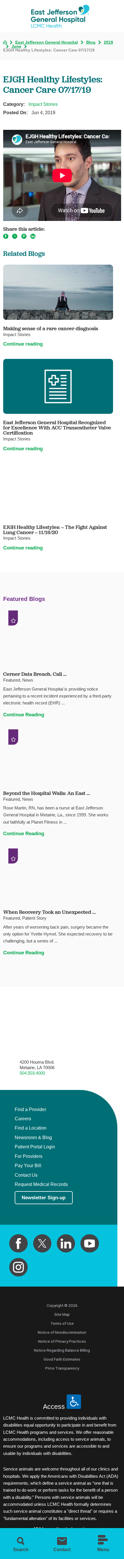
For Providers (28, 1156)
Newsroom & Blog (33, 1137)
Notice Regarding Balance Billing (62, 1350)
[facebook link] (18, 1243)
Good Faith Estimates (62, 1359)
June (16, 47)
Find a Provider (30, 1109)
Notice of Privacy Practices (62, 1341)
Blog (90, 42)
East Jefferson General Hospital (46, 42)
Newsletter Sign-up (43, 1197)
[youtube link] (89, 1243)
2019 (108, 42)
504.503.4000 (32, 1073)
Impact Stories (43, 104)
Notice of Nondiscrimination (62, 1332)
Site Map (62, 1314)
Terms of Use (62, 1323)
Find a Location (30, 1128)
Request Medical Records (41, 1184)
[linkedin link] (66, 1243)
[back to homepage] (5, 42)
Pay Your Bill (28, 1165)
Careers (23, 1118)
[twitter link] (42, 1243)
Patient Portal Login (35, 1146)
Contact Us (26, 1175)
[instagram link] (18, 1267)
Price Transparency (62, 1368)
